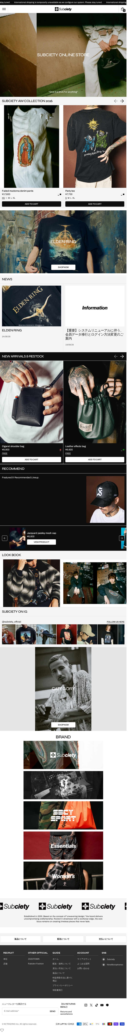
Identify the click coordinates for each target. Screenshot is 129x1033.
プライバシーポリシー (63, 990)
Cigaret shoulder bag (13, 446)
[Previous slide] (4, 538)
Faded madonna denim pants (17, 191)
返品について (20, 944)
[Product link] (31, 156)
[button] (4, 9)
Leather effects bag (75, 446)
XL (14, 198)
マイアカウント (84, 964)
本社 (5, 964)
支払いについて (106, 944)
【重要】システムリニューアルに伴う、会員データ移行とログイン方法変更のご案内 (94, 335)
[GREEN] (123, 449)
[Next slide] (121, 101)
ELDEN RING (12, 330)
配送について (63, 944)
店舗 (5, 968)
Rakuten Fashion (36, 968)
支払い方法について (62, 973)
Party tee (70, 191)
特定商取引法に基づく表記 (63, 984)
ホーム (56, 964)
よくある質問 (83, 968)
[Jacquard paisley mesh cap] (17, 538)
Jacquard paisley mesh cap (41, 533)
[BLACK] (60, 194)
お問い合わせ (83, 973)
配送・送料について (62, 968)
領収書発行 (58, 995)
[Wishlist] (114, 9)
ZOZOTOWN (33, 964)
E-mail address (11, 1016)
